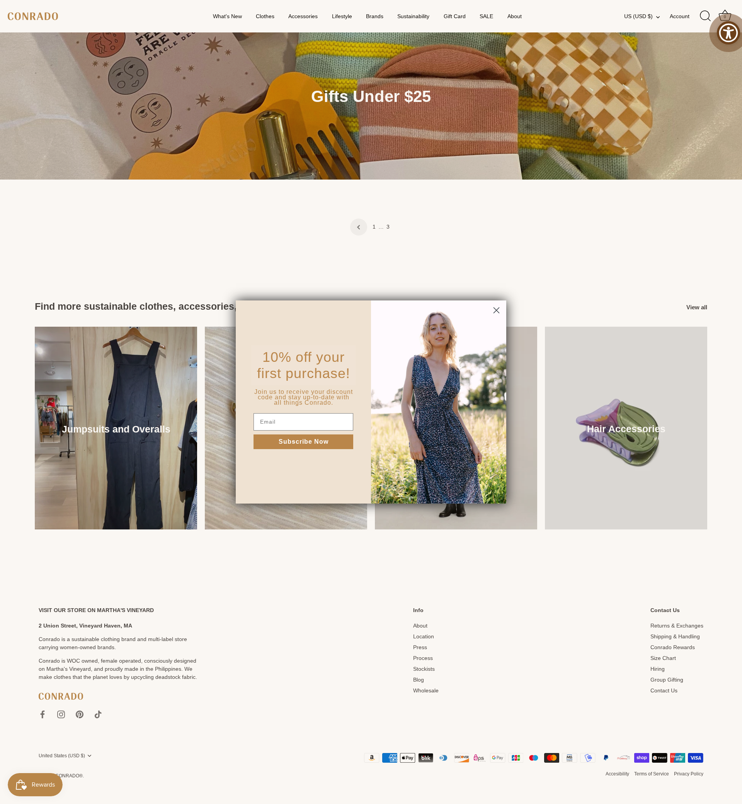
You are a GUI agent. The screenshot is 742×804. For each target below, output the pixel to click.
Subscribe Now (303, 441)
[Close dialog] (496, 310)
